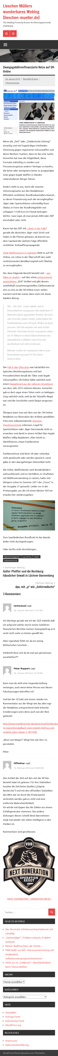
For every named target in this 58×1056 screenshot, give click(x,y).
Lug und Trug (26, 557)
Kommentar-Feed (14, 1020)
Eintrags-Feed (12, 1016)
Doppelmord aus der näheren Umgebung (31, 383)
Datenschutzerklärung (17, 1044)
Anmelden (10, 1012)
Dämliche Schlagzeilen (12, 557)
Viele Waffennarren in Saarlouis (20, 252)
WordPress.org (13, 1024)
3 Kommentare (12, 82)
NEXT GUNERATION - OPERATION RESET (29, 898)
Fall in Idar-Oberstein (18, 367)
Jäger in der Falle (37, 228)
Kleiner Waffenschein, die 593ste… (24, 945)
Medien (36, 557)
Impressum (11, 1040)
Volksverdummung (10, 560)
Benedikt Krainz (30, 78)
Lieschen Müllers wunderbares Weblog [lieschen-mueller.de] (21, 11)
